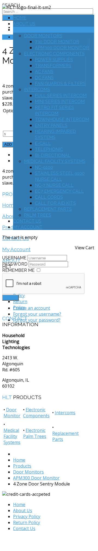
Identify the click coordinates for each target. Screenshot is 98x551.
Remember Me (18, 270)
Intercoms (37, 89)
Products (25, 29)
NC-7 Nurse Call (54, 185)
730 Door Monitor (57, 41)
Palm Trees (37, 215)
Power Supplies (54, 59)
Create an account (31, 308)
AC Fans (44, 71)
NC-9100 (44, 167)
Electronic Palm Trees (34, 433)
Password (15, 264)
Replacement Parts (48, 209)
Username (14, 257)
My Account (27, 227)
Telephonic (49, 149)
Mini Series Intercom (60, 101)
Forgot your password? (36, 320)
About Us (24, 23)
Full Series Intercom (61, 95)
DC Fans (44, 77)
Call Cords (49, 197)
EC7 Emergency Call (59, 191)
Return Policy (26, 522)
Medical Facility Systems (54, 161)
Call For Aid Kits (55, 203)
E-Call (43, 143)
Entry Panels (51, 125)
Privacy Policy (26, 516)
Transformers (53, 65)
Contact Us (27, 221)
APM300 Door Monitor (62, 47)
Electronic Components (54, 53)
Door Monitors (43, 35)
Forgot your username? (37, 314)
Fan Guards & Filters (60, 83)
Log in (10, 297)
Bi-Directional (53, 155)
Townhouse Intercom (62, 119)
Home (19, 17)
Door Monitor (12, 413)
